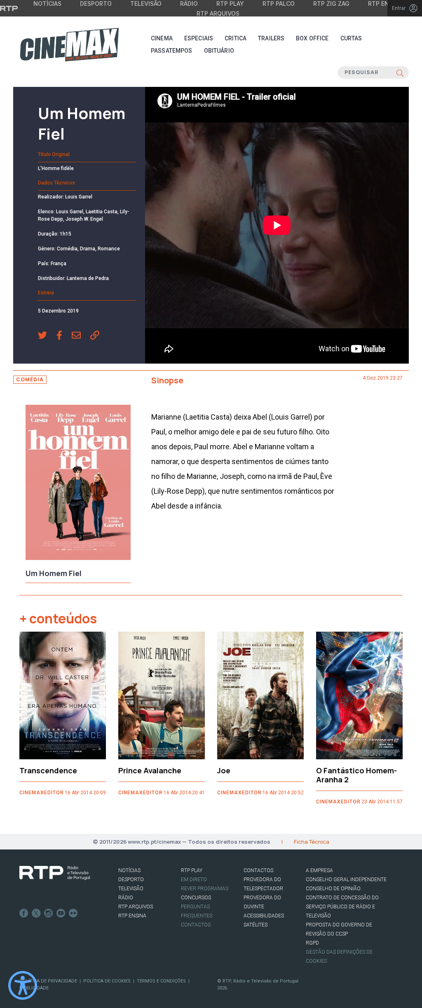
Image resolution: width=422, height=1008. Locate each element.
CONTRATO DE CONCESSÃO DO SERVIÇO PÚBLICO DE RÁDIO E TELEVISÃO (342, 907)
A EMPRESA (319, 870)
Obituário (219, 50)
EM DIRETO (194, 879)
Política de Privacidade (48, 981)
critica (235, 38)
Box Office (312, 38)
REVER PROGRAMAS (204, 888)
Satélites (255, 925)
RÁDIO (125, 898)
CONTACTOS (258, 870)
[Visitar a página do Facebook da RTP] (23, 913)
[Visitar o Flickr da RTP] (73, 913)
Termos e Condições (161, 981)
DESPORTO (131, 879)
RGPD (312, 943)
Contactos (196, 925)
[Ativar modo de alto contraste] (22, 985)
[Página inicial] (69, 44)
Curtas (351, 38)
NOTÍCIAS (129, 870)
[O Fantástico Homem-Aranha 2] (359, 695)
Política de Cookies (107, 981)
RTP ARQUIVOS (135, 907)
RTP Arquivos (218, 13)
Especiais (198, 38)
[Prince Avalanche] (161, 695)
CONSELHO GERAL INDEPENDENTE (346, 879)
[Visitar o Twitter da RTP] (36, 913)
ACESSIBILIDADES (264, 916)
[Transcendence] (62, 695)
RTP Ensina (132, 916)
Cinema (162, 38)
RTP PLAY (191, 870)
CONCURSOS (196, 898)
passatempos (171, 50)
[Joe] (260, 695)
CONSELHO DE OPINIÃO (333, 888)
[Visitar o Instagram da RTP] (48, 913)
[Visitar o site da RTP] (9, 8)
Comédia (30, 379)
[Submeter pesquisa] (400, 72)
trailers (271, 38)
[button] (47, 336)
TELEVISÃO (130, 888)
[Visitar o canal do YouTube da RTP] (61, 913)
